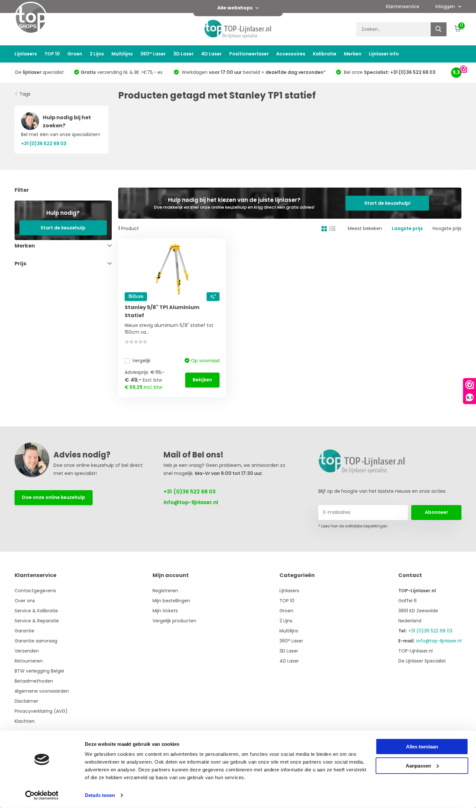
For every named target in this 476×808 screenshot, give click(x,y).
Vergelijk (141, 360)
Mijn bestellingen (171, 600)
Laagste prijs (407, 228)
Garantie (24, 631)
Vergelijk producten (174, 621)
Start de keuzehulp (62, 228)
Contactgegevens (35, 590)
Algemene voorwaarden (42, 691)
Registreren (165, 590)
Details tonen (100, 795)
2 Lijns (97, 54)
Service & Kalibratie (36, 610)
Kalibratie (324, 54)
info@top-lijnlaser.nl (191, 502)
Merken (352, 54)
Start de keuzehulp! (387, 203)
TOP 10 (52, 54)
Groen (74, 54)
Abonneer (436, 512)
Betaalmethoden (34, 681)
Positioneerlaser (249, 54)
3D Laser (183, 54)
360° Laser (153, 54)
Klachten (25, 721)
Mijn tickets (165, 610)
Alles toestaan (422, 746)
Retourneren (29, 661)
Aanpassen (418, 765)
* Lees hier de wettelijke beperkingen (353, 526)
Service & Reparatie (37, 621)
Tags (24, 94)
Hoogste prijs (447, 228)
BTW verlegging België (39, 671)
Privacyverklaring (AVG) (41, 711)
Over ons (25, 600)
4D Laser (211, 54)
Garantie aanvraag (36, 641)
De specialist (39, 72)
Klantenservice (402, 6)
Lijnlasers (26, 54)
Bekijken (202, 379)
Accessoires (290, 54)
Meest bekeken (365, 228)
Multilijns (122, 54)
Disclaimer (26, 701)
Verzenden (27, 651)
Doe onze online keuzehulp (53, 497)
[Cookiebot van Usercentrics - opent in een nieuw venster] (42, 795)
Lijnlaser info (384, 54)
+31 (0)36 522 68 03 (190, 491)
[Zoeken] (439, 29)
